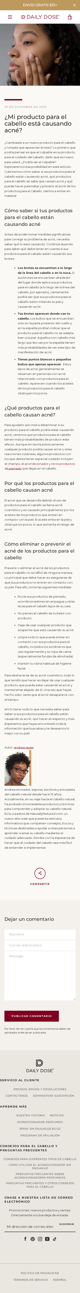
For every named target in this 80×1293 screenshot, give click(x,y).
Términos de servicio (30, 1279)
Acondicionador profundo (40, 1122)
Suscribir (66, 1224)
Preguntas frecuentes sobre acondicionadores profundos (40, 1175)
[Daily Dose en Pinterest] (32, 1239)
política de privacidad (40, 1273)
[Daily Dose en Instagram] (40, 1239)
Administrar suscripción (53, 1095)
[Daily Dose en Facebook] (25, 1239)
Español (60, 1279)
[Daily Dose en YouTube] (47, 1239)
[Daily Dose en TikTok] (54, 1239)
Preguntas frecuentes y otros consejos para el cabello (40, 1185)
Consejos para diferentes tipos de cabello (40, 1159)
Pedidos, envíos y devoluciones (40, 1089)
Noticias (57, 1115)
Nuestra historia (30, 1115)
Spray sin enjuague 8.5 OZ (40, 1128)
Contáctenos (17, 1095)
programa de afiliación (40, 1135)
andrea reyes (24, 747)
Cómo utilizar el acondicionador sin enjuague (40, 1166)
